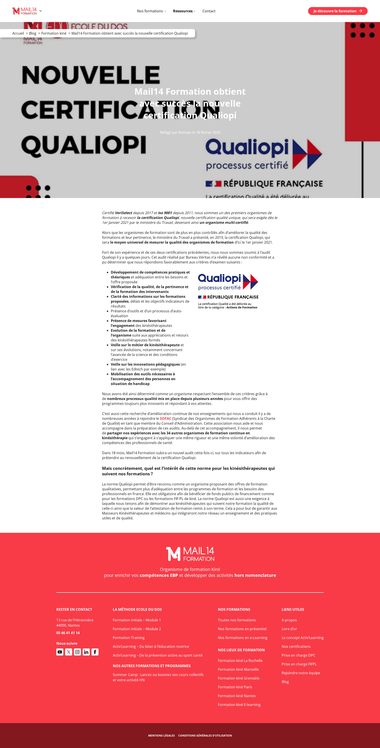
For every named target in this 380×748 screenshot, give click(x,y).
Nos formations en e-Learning (242, 637)
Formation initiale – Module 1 (137, 620)
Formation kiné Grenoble (238, 678)
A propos (289, 620)
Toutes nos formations (237, 620)
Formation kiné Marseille (238, 669)
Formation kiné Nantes (237, 695)
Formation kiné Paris (235, 687)
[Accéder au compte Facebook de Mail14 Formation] (95, 651)
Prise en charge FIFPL (299, 664)
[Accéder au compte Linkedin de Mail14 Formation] (86, 651)
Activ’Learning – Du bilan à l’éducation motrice (151, 646)
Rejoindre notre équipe (301, 672)
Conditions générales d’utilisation (205, 735)
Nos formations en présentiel (242, 628)
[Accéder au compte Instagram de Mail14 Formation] (77, 651)
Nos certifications (296, 646)
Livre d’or (289, 628)
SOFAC (165, 418)
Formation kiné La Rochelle (240, 660)
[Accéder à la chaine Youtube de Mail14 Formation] (59, 651)
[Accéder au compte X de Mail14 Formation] (68, 651)
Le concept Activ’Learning (303, 637)
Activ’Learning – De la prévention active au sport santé (158, 655)
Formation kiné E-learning (239, 704)
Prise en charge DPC (298, 655)
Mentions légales (161, 735)
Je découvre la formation (335, 11)
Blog (285, 681)
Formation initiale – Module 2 (137, 628)
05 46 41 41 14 (68, 632)
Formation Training (129, 637)
